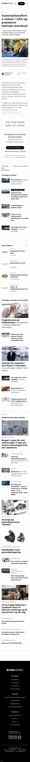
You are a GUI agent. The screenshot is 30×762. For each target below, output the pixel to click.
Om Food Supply (15, 724)
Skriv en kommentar (21, 166)
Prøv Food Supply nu (15, 147)
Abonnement (15, 679)
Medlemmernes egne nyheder (13, 417)
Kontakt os (15, 718)
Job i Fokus (7, 246)
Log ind (23, 151)
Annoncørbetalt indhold (15, 706)
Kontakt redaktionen (15, 715)
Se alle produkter (15, 689)
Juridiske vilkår (15, 700)
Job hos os (15, 721)
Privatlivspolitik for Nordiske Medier (15, 697)
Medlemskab (15, 682)
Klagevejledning (15, 703)
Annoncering (15, 686)
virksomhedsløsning (20, 157)
